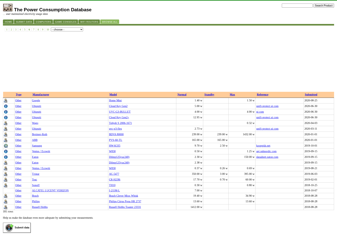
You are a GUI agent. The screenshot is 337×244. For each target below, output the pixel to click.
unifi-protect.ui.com (267, 106)
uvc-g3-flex (115, 128)
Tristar (35, 173)
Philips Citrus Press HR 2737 (125, 201)
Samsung (37, 145)
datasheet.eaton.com (267, 157)
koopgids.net (263, 145)
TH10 (112, 185)
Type (18, 94)
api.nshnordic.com (266, 151)
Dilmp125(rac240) (119, 157)
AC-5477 (114, 173)
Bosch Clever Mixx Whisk (123, 195)
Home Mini (115, 100)
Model (113, 94)
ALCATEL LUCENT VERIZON (50, 190)
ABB (34, 140)
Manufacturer (41, 94)
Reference (262, 94)
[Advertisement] (168, 62)
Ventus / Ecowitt (41, 151)
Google (36, 100)
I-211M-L (114, 190)
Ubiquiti (36, 106)
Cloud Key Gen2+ (119, 117)
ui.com (260, 111)
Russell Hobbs (40, 207)
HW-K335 (114, 145)
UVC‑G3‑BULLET (120, 111)
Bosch (35, 195)
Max (232, 94)
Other (18, 100)
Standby (209, 94)
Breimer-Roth (39, 134)
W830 (112, 151)
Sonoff (36, 185)
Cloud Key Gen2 (118, 106)
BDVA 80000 (116, 134)
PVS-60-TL (115, 140)
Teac (34, 179)
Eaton (35, 157)
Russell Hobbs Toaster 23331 (125, 207)
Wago (35, 123)
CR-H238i (114, 179)
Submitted (311, 94)
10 (48, 29)
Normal (181, 94)
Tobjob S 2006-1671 (120, 123)
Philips (36, 201)
